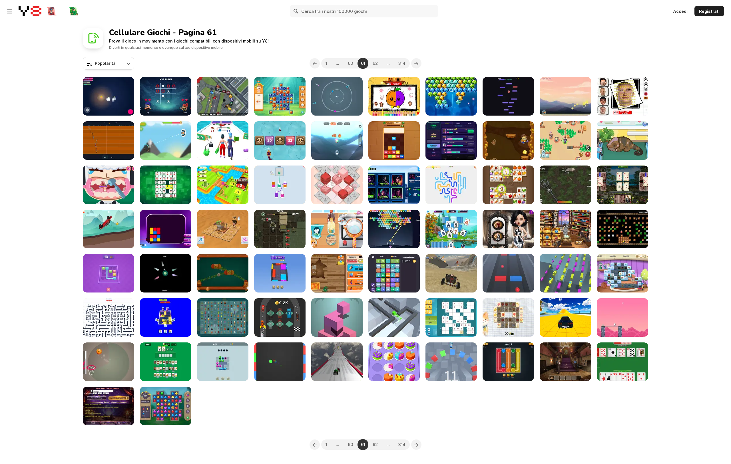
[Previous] (315, 63)
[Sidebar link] (9, 11)
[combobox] (108, 63)
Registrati (709, 11)
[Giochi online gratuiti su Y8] (30, 11)
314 (401, 63)
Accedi (680, 11)
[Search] (296, 11)
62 (375, 63)
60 (350, 63)
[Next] (416, 63)
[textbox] (108, 63)
